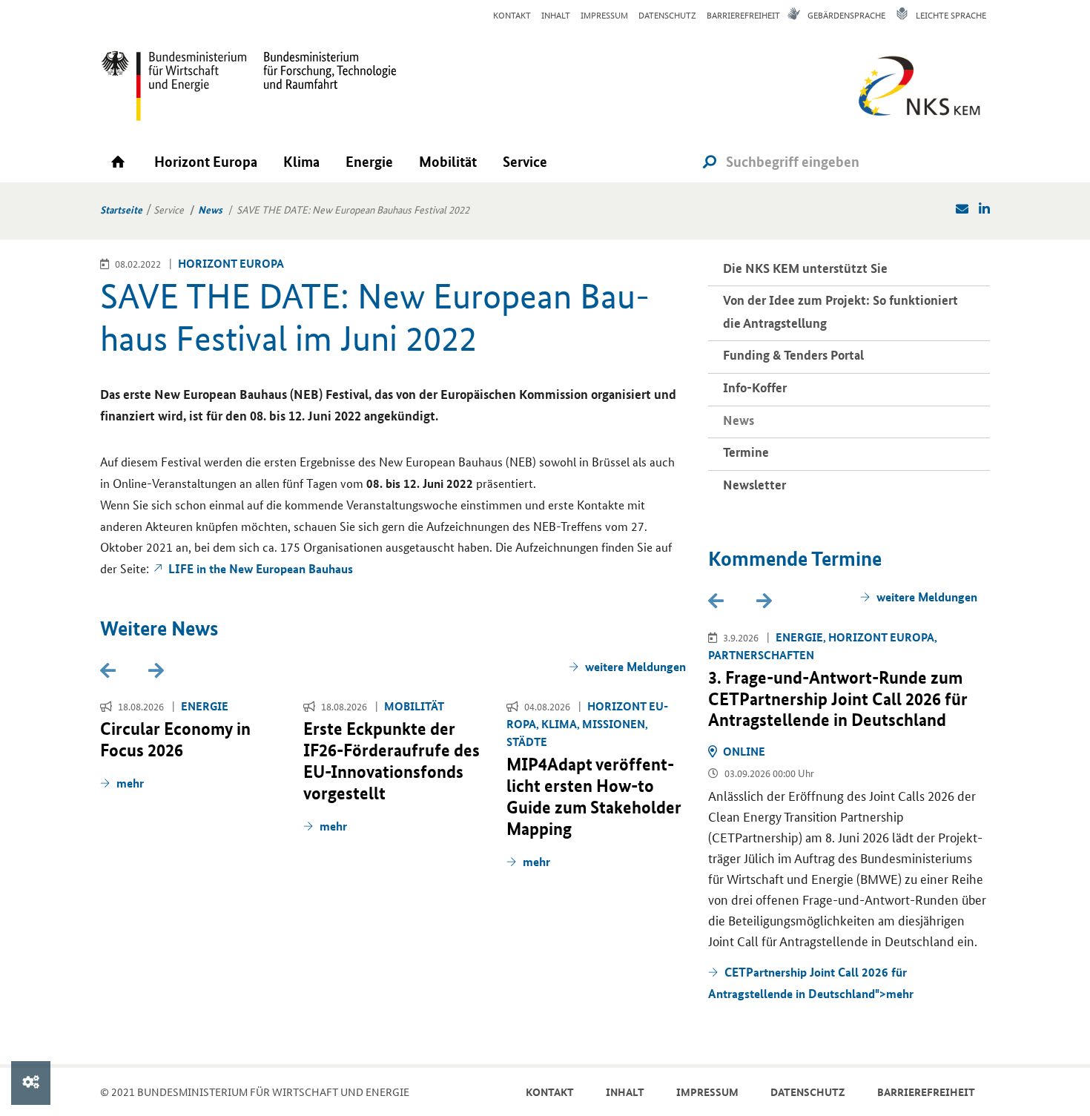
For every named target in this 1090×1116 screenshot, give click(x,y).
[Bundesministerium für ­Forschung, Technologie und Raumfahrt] (322, 85)
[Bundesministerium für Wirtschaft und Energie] (174, 85)
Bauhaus (260, 568)
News (210, 209)
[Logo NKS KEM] (916, 90)
